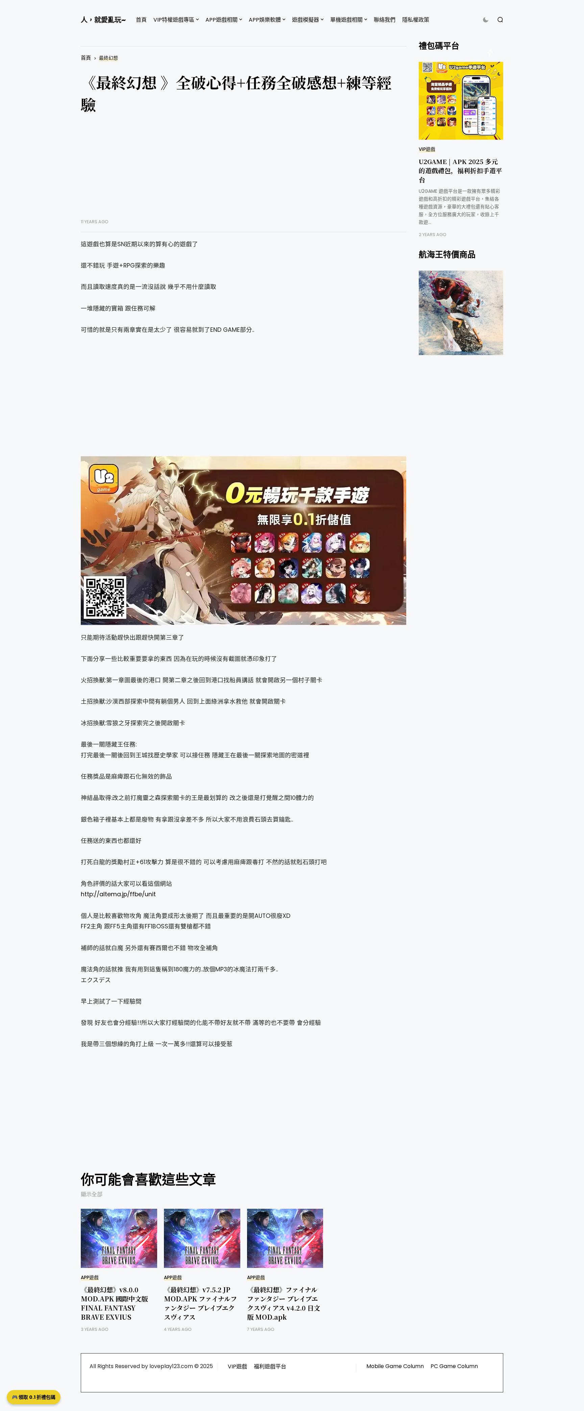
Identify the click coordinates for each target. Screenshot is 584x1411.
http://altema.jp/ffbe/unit (118, 894)
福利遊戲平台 (270, 1366)
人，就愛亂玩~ (103, 20)
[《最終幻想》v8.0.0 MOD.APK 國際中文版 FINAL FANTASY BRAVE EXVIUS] (119, 1238)
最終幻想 (108, 58)
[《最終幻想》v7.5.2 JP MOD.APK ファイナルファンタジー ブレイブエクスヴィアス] (202, 1238)
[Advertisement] (243, 171)
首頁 (141, 20)
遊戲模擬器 (305, 20)
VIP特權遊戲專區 (173, 20)
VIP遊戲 (427, 149)
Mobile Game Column (395, 1366)
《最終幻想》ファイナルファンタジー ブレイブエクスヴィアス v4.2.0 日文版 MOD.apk (283, 1303)
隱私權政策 (415, 20)
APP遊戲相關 (221, 20)
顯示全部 (91, 1194)
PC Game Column (454, 1366)
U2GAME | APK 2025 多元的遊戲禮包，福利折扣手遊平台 (460, 170)
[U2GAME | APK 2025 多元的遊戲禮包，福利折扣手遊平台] (461, 101)
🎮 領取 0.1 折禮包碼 (33, 1397)
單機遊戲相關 (346, 20)
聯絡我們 (384, 20)
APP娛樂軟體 (265, 20)
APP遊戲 (90, 1277)
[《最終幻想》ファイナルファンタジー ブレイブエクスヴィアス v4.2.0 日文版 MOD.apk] (285, 1238)
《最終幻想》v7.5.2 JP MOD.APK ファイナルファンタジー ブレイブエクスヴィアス (200, 1303)
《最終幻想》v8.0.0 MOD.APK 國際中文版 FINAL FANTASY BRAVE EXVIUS (114, 1303)
